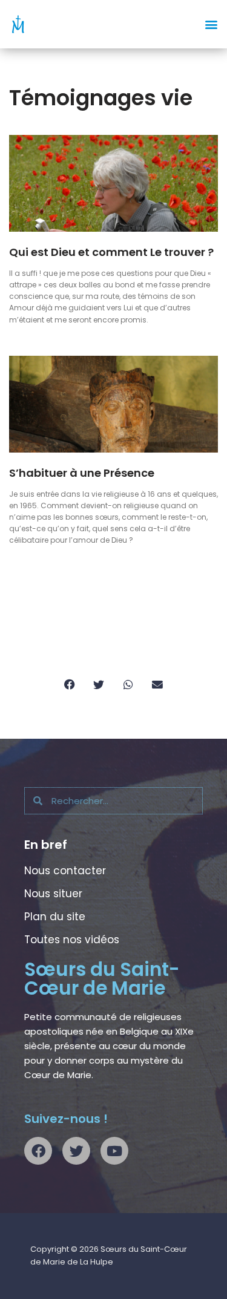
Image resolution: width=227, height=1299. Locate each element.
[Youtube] (114, 1151)
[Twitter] (76, 1151)
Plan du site (54, 916)
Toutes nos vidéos (71, 939)
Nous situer (53, 893)
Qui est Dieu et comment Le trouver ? (111, 252)
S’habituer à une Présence (81, 472)
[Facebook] (38, 1151)
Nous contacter (65, 870)
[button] (211, 24)
